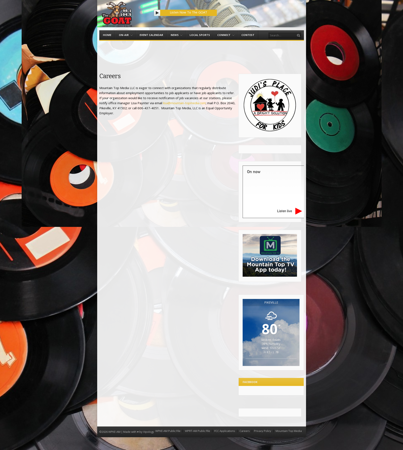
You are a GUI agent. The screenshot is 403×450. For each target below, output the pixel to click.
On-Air (124, 35)
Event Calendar (151, 35)
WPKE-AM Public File (168, 431)
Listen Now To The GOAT (188, 12)
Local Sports (200, 35)
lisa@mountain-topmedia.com (184, 103)
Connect (223, 35)
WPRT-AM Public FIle (197, 431)
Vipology (148, 432)
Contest (247, 35)
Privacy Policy (262, 431)
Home (107, 35)
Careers (244, 431)
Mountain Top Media (289, 431)
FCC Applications (224, 431)
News (175, 35)
